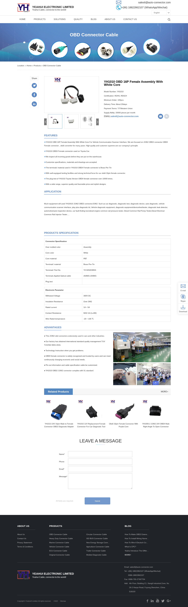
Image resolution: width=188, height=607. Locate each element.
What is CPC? (130, 547)
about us (110, 19)
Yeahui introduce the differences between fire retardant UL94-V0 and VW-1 (137, 551)
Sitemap (63, 601)
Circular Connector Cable (96, 534)
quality (78, 19)
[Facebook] (147, 600)
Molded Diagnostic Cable (96, 555)
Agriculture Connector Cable (97, 547)
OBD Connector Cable (52, 66)
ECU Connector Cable (58, 551)
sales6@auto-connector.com (125, 116)
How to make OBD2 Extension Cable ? (137, 534)
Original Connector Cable (59, 555)
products (40, 19)
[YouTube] (157, 600)
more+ (164, 392)
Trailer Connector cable (96, 551)
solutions (60, 19)
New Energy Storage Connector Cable (98, 543)
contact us (130, 19)
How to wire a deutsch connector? (137, 543)
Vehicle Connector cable (59, 547)
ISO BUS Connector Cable (97, 538)
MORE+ (128, 555)
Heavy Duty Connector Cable (61, 538)
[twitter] (162, 600)
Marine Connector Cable (59, 543)
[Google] (169, 600)
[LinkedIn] (152, 600)
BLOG (93, 19)
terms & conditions (25, 547)
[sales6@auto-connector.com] (118, 4)
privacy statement (24, 543)
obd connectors (61, 336)
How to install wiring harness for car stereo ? (137, 538)
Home (22, 19)
